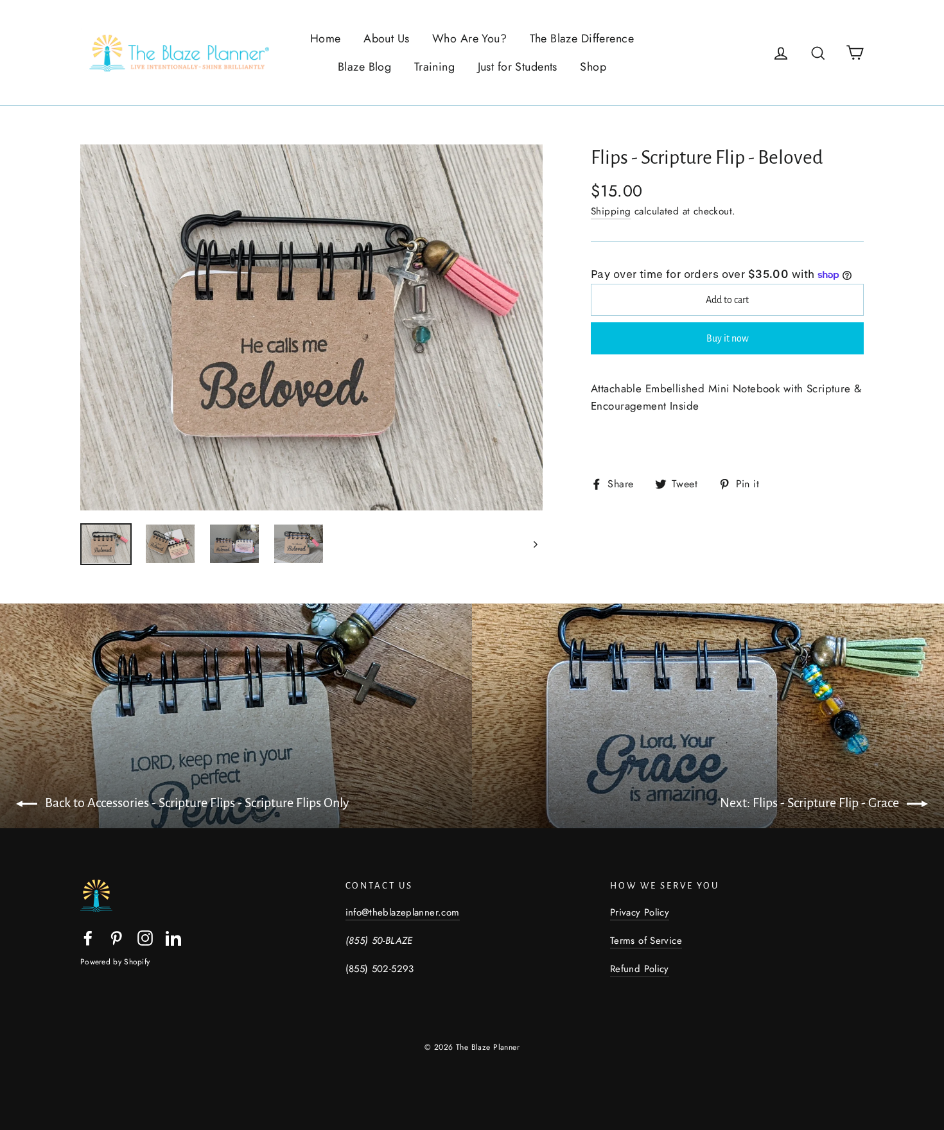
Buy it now (727, 338)
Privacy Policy (639, 912)
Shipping (611, 211)
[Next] (535, 543)
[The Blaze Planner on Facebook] (88, 937)
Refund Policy (639, 969)
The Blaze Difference (582, 38)
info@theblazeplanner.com (402, 912)
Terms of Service (646, 941)
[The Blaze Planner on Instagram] (145, 937)
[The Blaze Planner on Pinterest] (116, 937)
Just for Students (517, 66)
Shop (593, 66)
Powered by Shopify (115, 961)
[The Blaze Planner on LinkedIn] (173, 937)
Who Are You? (469, 38)
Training (434, 66)
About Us (386, 38)
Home (325, 38)
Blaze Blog (364, 66)
